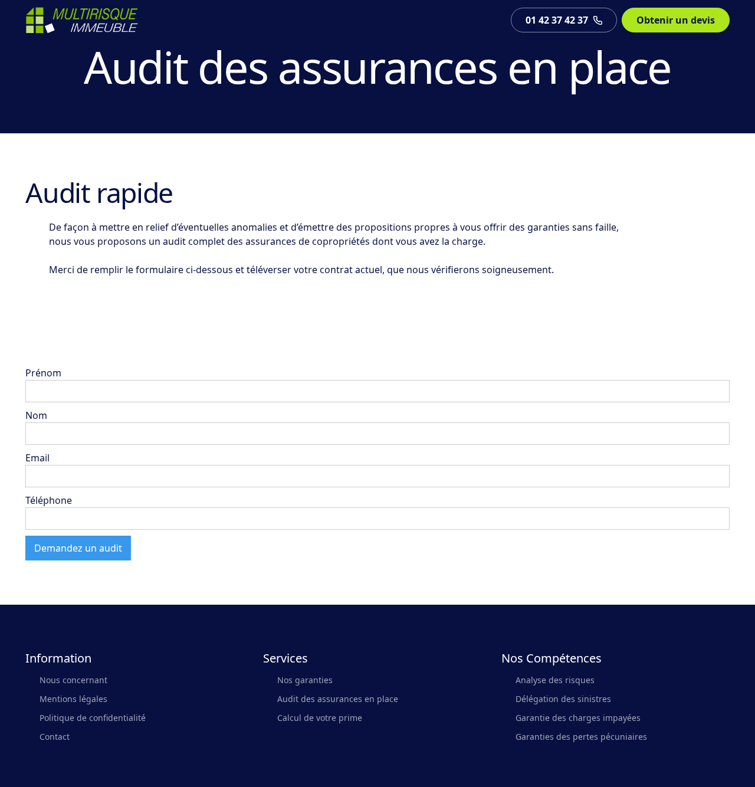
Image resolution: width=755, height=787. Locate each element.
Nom (36, 415)
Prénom (43, 372)
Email (37, 457)
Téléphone (48, 500)
